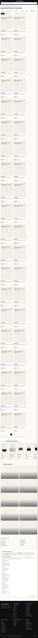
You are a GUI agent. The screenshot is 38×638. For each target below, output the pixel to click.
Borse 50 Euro (28, 610)
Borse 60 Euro (28, 611)
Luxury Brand (15, 622)
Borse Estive (3, 626)
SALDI (27, 11)
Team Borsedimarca (29, 629)
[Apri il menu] (1, 1)
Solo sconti (9, 13)
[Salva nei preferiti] (12, 16)
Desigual (14, 609)
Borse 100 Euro (28, 614)
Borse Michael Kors (23, 542)
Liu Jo (14, 611)
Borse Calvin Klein (6, 6)
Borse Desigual (22, 541)
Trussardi (14, 617)
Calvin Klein (15, 607)
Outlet (2, 622)
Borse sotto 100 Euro (4, 545)
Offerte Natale (3, 629)
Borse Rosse (32, 11)
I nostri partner (28, 622)
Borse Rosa (16, 11)
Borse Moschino (3, 541)
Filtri (2, 13)
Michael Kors (15, 613)
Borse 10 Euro (28, 605)
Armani (14, 606)
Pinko (14, 615)
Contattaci (27, 625)
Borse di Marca (5, 604)
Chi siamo (27, 621)
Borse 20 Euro (28, 606)
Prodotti (14, 625)
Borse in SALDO (3, 542)
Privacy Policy (28, 626)
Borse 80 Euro (28, 613)
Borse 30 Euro (28, 607)
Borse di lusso (22, 545)
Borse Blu (3, 11)
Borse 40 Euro (28, 609)
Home (1, 6)
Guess (14, 610)
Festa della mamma (4, 630)
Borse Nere (9, 11)
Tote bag (21, 11)
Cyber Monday (3, 625)
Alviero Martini (15, 605)
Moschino (14, 614)
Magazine (14, 621)
